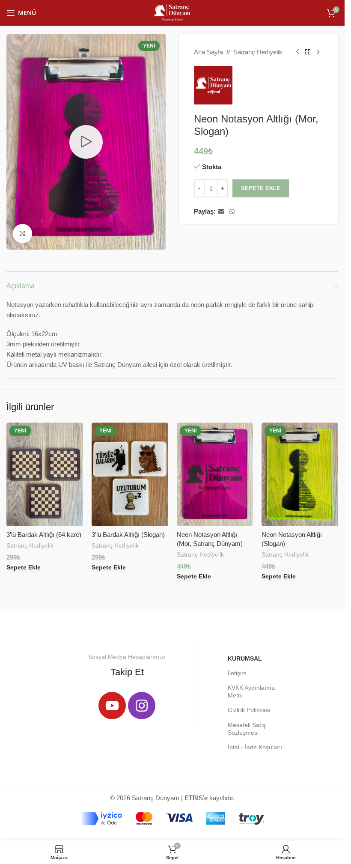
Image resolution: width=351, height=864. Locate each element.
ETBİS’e (196, 797)
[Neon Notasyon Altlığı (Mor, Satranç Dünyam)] (215, 474)
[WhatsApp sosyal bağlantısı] (232, 211)
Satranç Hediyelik (258, 52)
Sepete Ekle (260, 188)
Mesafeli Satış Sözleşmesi (247, 728)
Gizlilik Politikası (249, 709)
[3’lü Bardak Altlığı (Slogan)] (130, 474)
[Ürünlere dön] (308, 52)
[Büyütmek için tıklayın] (22, 233)
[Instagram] (141, 705)
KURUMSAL (245, 658)
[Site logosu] (172, 12)
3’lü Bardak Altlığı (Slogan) (128, 534)
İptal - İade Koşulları (255, 747)
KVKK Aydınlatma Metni (251, 691)
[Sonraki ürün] (318, 52)
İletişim (237, 673)
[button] (23, 568)
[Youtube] (112, 705)
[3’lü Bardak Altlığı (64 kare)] (44, 474)
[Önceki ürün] (297, 52)
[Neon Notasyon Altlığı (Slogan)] (300, 474)
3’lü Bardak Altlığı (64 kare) (43, 534)
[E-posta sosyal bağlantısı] (221, 211)
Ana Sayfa (208, 52)
